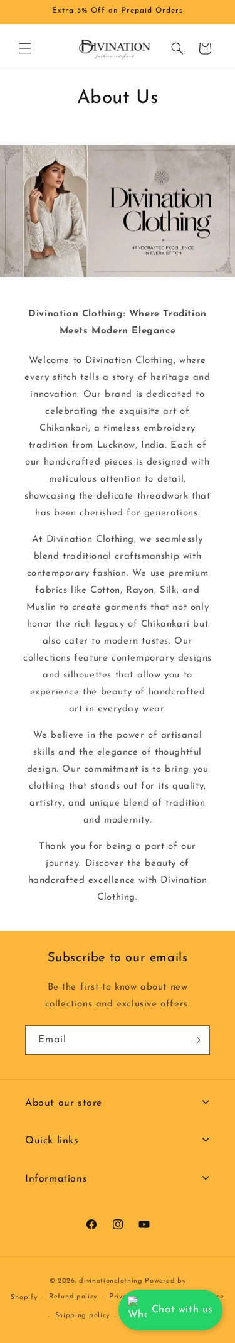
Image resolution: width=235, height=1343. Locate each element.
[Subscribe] (195, 1040)
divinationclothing (111, 1281)
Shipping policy (82, 1315)
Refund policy (73, 1296)
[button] (25, 48)
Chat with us (182, 1310)
